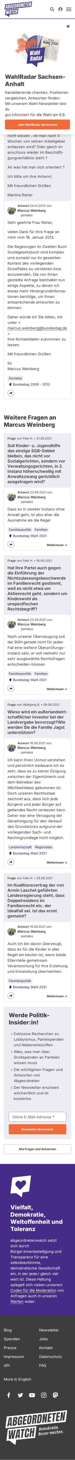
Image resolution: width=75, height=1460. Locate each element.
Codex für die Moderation (33, 1290)
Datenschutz (50, 1356)
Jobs (43, 1339)
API (7, 1365)
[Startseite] (18, 9)
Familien (41, 530)
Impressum (14, 1356)
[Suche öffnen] (52, 9)
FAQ (42, 1365)
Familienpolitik (20, 530)
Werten (17, 1301)
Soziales (15, 378)
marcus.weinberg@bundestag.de (37, 328)
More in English (17, 1379)
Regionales (43, 847)
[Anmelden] (60, 9)
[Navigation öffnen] (68, 9)
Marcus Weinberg (32, 210)
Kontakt (46, 1348)
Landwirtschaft (20, 847)
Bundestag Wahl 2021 (30, 536)
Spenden (12, 1339)
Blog (8, 1330)
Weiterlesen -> (57, 545)
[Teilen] (11, 393)
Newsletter (49, 1330)
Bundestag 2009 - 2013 (31, 384)
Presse (10, 1348)
